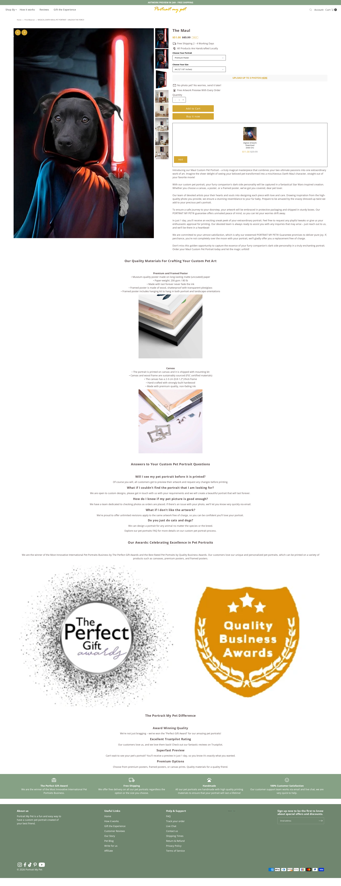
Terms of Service (175, 850)
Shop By (10, 9)
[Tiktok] (29, 865)
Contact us (172, 831)
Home (19, 20)
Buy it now (193, 116)
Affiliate (108, 850)
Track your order (175, 821)
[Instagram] (20, 865)
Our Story (109, 836)
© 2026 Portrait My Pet (29, 869)
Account (318, 9)
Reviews (44, 9)
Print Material (30, 20)
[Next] (24, 32)
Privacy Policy (173, 845)
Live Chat (171, 826)
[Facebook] (25, 865)
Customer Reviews (114, 831)
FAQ (168, 816)
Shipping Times (174, 836)
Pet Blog (109, 840)
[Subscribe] (320, 820)
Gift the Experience (65, 9)
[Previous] (18, 32)
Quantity (177, 94)
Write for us (110, 845)
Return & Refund (175, 840)
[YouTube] (42, 865)
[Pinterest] (35, 865)
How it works (27, 9)
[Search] (310, 9)
